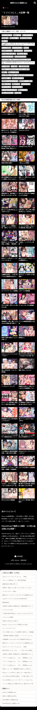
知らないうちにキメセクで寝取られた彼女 (15, 624)
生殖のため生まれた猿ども (10, 621)
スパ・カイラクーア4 (8, 628)
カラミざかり (7, 35)
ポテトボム (7, 87)
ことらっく (26, 84)
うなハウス (19, 50)
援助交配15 (5, 602)
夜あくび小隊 (13, 72)
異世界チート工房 (26, 81)
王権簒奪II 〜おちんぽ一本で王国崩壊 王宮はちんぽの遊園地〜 (18, 639)
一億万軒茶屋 (24, 66)
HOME (20, 556)
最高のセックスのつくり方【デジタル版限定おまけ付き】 (18, 595)
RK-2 (5, 41)
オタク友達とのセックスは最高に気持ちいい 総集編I (18, 632)
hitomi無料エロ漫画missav (10, 699)
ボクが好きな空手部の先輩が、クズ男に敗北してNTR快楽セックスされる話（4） (18, 676)
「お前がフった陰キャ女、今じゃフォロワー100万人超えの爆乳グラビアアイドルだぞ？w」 (18, 44)
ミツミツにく (17, 87)
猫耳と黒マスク (18, 78)
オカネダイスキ (20, 56)
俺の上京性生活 (8, 93)
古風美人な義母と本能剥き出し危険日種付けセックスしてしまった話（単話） (18, 606)
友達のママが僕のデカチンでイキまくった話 (16, 69)
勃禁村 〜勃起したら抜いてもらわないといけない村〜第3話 (18, 587)
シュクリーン (28, 35)
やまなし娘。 (22, 53)
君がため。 (14, 38)
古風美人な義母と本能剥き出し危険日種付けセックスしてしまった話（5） (18, 654)
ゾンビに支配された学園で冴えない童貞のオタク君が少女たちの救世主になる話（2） (18, 683)
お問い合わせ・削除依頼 (18, 560)
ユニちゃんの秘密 (7, 617)
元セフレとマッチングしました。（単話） (15, 576)
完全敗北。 (7, 78)
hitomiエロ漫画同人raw (9, 692)
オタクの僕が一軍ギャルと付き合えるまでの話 (16, 59)
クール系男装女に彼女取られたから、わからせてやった (17, 62)
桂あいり (17, 35)
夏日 (5, 72)
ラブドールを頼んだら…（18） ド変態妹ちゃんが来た (18, 665)
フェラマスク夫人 (7, 610)
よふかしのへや (8, 56)
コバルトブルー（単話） (9, 591)
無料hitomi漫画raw (18, 3)
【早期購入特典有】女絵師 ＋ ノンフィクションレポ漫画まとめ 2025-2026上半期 (18, 635)
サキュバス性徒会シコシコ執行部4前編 (14, 580)
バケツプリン (17, 48)
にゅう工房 (7, 48)
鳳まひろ (16, 84)
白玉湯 (18, 93)
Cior (26, 48)
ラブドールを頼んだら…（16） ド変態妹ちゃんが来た (18, 658)
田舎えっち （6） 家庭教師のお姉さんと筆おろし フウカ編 (18, 669)
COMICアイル (7, 50)
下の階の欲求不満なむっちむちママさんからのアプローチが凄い (18, 613)
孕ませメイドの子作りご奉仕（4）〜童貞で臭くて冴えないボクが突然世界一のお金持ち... (18, 672)
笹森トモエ (7, 84)
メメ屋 (14, 66)
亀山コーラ (23, 90)
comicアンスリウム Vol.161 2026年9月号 (14, 598)
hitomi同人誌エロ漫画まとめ (10, 703)
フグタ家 (6, 66)
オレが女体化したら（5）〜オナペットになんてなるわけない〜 (18, 680)
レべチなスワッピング (10, 90)
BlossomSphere (26, 38)
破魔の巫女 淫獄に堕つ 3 (9, 584)
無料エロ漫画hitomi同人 (9, 696)
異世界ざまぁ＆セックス (10, 81)
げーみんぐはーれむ (9, 53)
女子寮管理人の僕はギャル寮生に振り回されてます (18, 75)
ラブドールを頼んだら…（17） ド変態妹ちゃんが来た (18, 661)
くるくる (28, 50)
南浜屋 (5, 38)
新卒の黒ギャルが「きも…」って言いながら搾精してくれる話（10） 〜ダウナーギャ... (18, 650)
